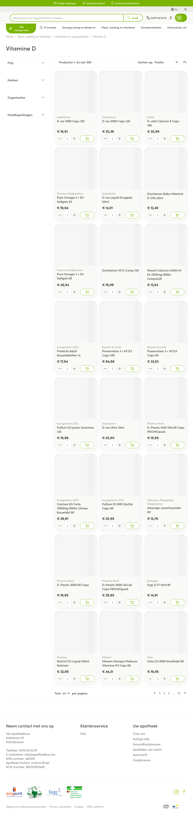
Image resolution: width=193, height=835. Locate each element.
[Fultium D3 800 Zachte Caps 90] (121, 475)
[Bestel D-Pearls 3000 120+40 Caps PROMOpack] (132, 602)
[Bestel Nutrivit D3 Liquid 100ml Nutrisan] (87, 679)
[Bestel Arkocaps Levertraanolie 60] (177, 526)
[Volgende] (184, 693)
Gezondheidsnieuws (147, 744)
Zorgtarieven (142, 760)
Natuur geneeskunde (30, 90)
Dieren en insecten (30, 108)
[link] (155, 693)
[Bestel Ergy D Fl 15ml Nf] (177, 602)
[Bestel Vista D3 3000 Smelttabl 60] (177, 679)
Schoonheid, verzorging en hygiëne (30, 47)
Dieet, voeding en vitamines (30, 59)
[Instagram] (176, 792)
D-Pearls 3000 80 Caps (73, 585)
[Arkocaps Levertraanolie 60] (166, 475)
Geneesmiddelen (30, 117)
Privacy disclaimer (60, 806)
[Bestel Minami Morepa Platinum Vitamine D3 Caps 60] (132, 679)
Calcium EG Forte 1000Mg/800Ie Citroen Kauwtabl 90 (72, 508)
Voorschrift (140, 755)
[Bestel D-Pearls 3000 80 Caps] (87, 602)
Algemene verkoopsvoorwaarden (26, 806)
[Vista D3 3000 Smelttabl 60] (166, 632)
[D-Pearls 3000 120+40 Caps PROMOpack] (121, 556)
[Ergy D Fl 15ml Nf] (166, 556)
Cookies (78, 806)
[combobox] (67, 18)
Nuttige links (141, 739)
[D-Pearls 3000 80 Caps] (75, 556)
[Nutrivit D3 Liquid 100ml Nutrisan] (75, 632)
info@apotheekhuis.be (40, 754)
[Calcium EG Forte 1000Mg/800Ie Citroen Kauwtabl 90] (75, 475)
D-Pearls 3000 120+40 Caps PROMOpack (117, 587)
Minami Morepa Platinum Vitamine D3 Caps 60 (120, 663)
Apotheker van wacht (147, 749)
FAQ (83, 733)
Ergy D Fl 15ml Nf (158, 585)
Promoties (16, 36)
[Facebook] (184, 792)
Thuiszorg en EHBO (30, 99)
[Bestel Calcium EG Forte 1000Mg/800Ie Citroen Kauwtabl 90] (87, 526)
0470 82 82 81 (28, 750)
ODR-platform (95, 806)
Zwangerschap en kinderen (30, 71)
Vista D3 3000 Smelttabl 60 (165, 661)
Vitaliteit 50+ (30, 81)
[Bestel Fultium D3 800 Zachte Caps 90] (132, 526)
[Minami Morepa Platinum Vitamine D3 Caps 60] (121, 632)
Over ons (139, 733)
